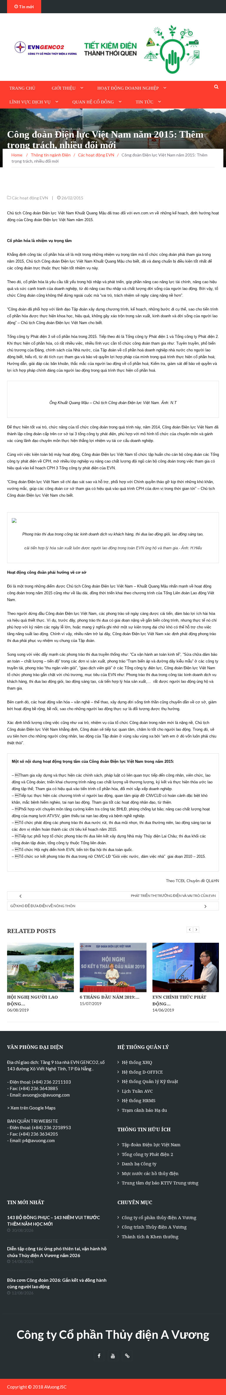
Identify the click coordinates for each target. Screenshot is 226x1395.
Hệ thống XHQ (137, 1062)
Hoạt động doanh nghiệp (128, 88)
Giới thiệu (64, 88)
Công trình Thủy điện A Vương (154, 1227)
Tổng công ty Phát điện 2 (147, 1154)
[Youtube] (113, 1356)
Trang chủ (22, 88)
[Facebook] (99, 1356)
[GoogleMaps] (127, 1356)
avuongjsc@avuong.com (46, 1094)
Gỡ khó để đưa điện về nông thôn (42, 906)
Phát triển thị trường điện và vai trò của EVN (173, 895)
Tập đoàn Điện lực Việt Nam (151, 1144)
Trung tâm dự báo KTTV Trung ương (160, 1183)
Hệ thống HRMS (138, 1100)
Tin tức (144, 102)
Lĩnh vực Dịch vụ (30, 102)
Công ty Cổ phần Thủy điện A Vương (113, 1334)
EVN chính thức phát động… (179, 1000)
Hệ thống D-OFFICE (142, 1072)
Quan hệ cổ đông (93, 102)
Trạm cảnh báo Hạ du (144, 1110)
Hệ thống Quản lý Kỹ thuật (150, 1081)
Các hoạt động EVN (30, 197)
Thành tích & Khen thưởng (150, 1236)
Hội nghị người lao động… (32, 1000)
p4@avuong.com (38, 1140)
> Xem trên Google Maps (31, 1107)
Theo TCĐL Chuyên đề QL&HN (192, 881)
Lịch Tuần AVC (137, 1091)
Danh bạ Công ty (139, 1164)
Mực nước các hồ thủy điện (150, 1173)
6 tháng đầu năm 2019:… (109, 997)
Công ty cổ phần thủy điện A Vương (159, 1217)
